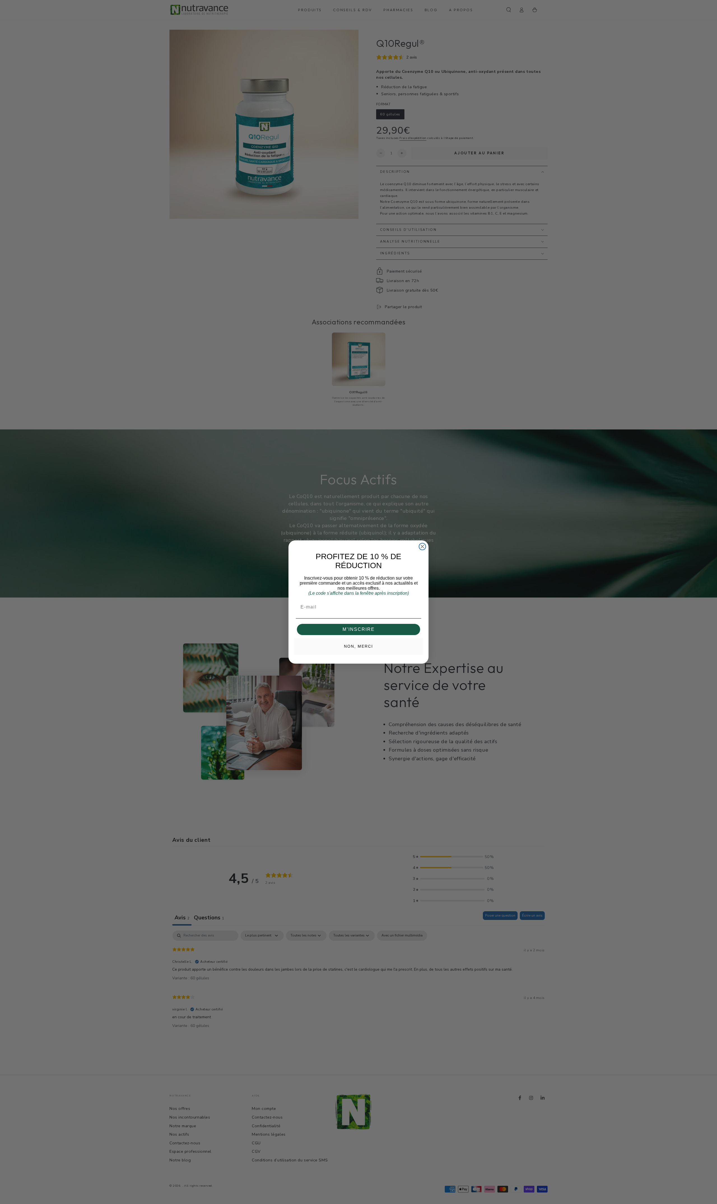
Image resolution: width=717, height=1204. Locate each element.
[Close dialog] (422, 546)
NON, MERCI (358, 646)
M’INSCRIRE (359, 629)
